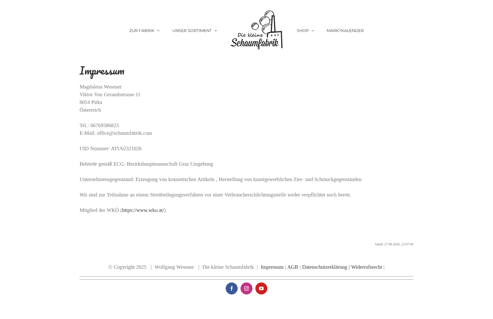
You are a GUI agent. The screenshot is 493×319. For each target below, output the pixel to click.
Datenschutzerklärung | (326, 267)
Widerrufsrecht (366, 267)
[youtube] (261, 288)
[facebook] (232, 288)
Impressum (272, 267)
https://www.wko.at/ (143, 210)
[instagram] (246, 288)
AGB (293, 267)
